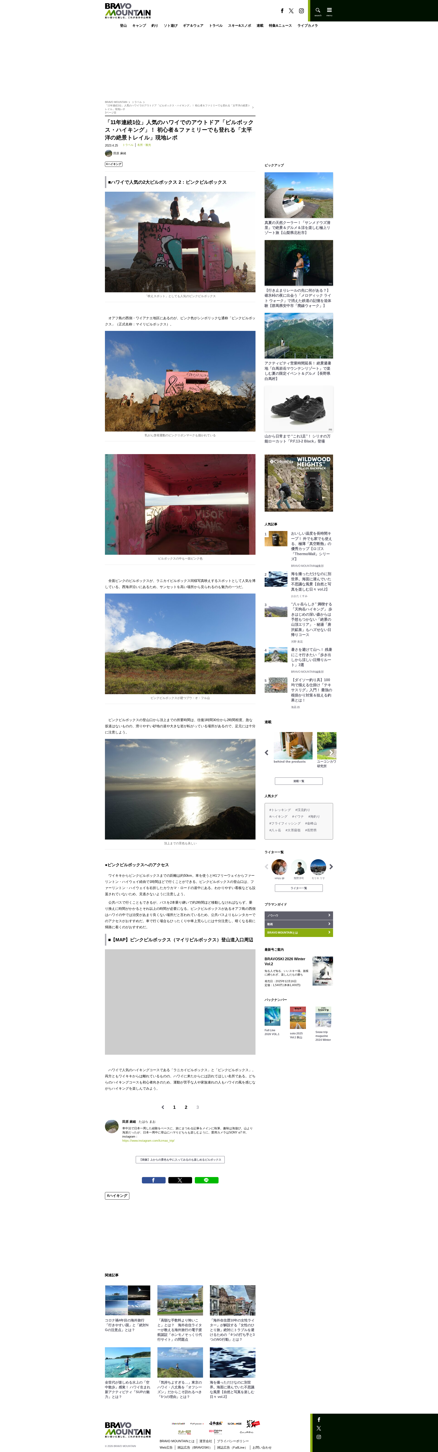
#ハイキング (113, 164)
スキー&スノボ (239, 26)
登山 (123, 26)
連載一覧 (298, 781)
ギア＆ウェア (193, 26)
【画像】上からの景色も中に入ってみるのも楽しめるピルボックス (180, 1159)
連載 (260, 26)
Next (331, 752)
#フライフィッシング (285, 823)
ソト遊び (170, 26)
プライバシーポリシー (233, 1441)
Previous (266, 752)
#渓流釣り (302, 810)
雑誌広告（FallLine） (232, 1447)
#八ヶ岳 (275, 830)
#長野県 (311, 830)
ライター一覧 (299, 888)
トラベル (216, 26)
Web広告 (166, 1447)
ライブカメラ (307, 26)
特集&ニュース (280, 26)
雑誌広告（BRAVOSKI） (194, 1447)
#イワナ (298, 816)
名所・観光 (144, 145)
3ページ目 (110, 112)
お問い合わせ (262, 1447)
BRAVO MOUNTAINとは (177, 1441)
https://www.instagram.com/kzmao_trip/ (148, 1140)
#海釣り (314, 816)
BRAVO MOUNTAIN (116, 102)
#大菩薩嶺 (293, 830)
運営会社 (205, 1441)
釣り (154, 26)
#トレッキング (280, 810)
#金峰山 (311, 823)
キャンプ (139, 26)
